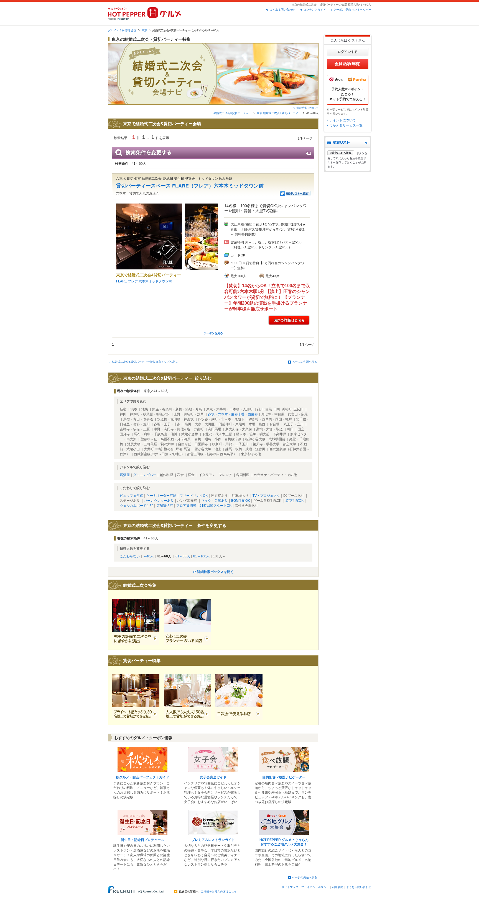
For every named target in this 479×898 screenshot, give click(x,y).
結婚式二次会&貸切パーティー (232, 113)
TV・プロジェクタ (266, 496)
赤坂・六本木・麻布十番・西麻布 (233, 414)
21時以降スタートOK (215, 506)
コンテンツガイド (315, 9)
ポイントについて (342, 120)
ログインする (348, 52)
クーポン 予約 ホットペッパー (352, 9)
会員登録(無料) (348, 63)
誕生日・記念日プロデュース (142, 840)
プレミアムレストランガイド (213, 840)
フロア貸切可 (186, 506)
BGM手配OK (240, 501)
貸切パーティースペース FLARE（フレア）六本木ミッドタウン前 (190, 186)
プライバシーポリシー (315, 887)
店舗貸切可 (164, 506)
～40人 (148, 556)
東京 (144, 30)
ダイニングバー (144, 475)
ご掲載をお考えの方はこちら (219, 891)
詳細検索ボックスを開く (215, 572)
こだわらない (130, 556)
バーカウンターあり (159, 501)
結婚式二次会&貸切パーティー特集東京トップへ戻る (145, 361)
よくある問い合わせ (282, 9)
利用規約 (337, 887)
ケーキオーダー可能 (161, 496)
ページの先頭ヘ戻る (304, 361)
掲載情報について (307, 107)
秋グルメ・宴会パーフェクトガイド (142, 777)
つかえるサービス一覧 (346, 125)
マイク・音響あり (214, 501)
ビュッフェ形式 (131, 496)
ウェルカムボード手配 (136, 506)
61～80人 (182, 556)
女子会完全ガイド (213, 777)
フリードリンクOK (194, 496)
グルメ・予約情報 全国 (122, 30)
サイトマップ (290, 887)
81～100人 (201, 556)
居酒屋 (125, 475)
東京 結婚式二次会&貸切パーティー (279, 113)
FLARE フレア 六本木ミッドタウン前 (144, 281)
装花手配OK (295, 501)
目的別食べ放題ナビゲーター (283, 777)
